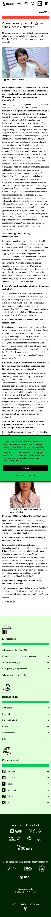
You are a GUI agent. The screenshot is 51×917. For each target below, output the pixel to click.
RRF (4, 739)
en (39, 3)
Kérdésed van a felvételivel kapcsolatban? (19, 656)
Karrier (5, 726)
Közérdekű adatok (9, 720)
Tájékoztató (31, 892)
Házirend (6, 714)
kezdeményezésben (18, 557)
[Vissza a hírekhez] (3, 12)
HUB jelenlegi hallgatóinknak (14, 669)
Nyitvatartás (7, 708)
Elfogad (25, 468)
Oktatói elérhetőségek (11, 662)
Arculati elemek (8, 733)
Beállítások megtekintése (25, 475)
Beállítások (19, 892)
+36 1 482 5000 (20, 650)
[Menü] (46, 3)
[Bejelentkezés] (19, 3)
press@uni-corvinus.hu (16, 675)
